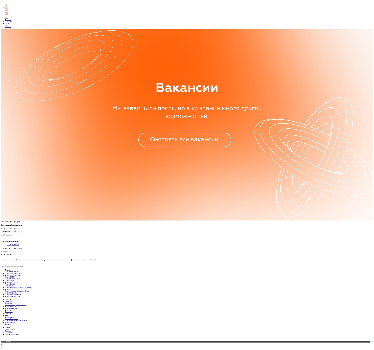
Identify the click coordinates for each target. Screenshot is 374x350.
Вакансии (8, 20)
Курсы (7, 23)
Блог (6, 25)
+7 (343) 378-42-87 (17, 231)
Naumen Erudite (10, 284)
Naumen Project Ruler (11, 282)
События (8, 27)
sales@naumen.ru (6, 235)
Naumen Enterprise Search (13, 294)
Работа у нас (9, 329)
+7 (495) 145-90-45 (13, 228)
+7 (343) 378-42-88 (17, 248)
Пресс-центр (9, 312)
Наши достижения (11, 308)
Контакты (8, 324)
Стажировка (9, 21)
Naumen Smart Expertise (12, 296)
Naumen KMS (9, 286)
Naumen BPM (9, 277)
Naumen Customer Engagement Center (17, 291)
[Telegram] (2, 338)
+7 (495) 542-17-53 (13, 245)
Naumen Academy (10, 322)
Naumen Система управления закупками (18, 287)
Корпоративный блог (12, 334)
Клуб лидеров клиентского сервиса (16, 320)
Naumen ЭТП (9, 289)
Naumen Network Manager (13, 275)
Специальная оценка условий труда (16, 305)
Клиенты (8, 310)
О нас (6, 18)
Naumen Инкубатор (11, 319)
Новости (7, 315)
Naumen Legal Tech (11, 293)
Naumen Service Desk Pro (13, 273)
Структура (8, 303)
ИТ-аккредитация (10, 306)
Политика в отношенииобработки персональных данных (12, 265)
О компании (9, 301)
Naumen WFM (9, 280)
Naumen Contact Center (12, 279)
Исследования (9, 317)
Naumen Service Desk (12, 272)
